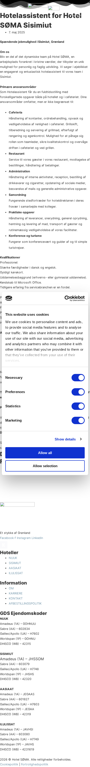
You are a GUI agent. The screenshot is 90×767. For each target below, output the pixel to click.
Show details (65, 439)
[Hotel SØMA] (38, 11)
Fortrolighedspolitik (34, 764)
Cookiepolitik (9, 764)
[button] (78, 11)
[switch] (78, 392)
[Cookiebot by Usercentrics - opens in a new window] (65, 298)
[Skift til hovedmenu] (10, 11)
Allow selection (45, 466)
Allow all (45, 453)
